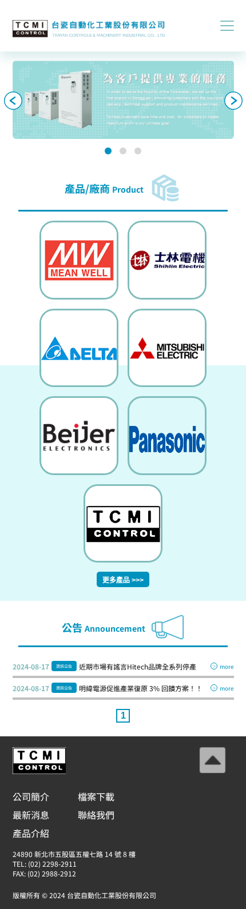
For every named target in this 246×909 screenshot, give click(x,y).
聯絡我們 (96, 815)
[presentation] (13, 101)
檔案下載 (96, 796)
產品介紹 (31, 833)
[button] (108, 151)
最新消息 (31, 815)
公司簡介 (31, 796)
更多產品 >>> (123, 580)
